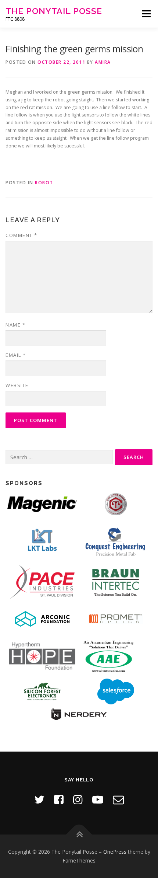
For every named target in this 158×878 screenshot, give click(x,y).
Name (15, 324)
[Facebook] (59, 799)
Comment (21, 235)
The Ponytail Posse (54, 11)
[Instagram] (78, 799)
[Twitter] (39, 799)
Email (16, 355)
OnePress (114, 851)
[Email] (118, 799)
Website (17, 385)
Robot (44, 183)
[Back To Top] (79, 835)
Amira (103, 62)
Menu (146, 14)
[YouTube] (97, 799)
